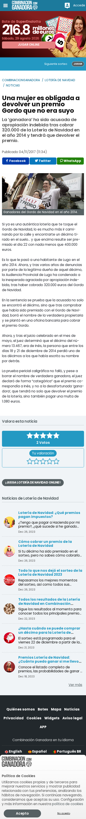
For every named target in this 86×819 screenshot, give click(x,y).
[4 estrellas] (49, 462)
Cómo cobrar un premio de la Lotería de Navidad (45, 543)
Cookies (33, 718)
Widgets (52, 718)
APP (43, 727)
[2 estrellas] (36, 462)
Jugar (78, 64)
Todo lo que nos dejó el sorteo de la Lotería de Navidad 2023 (50, 572)
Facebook (17, 161)
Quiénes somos (20, 709)
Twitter (44, 161)
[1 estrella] (29, 462)
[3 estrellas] (43, 462)
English (15, 751)
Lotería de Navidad (60, 80)
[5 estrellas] (56, 462)
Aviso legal (72, 718)
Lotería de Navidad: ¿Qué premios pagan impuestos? (49, 514)
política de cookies (67, 804)
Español (39, 751)
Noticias (13, 85)
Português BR (68, 751)
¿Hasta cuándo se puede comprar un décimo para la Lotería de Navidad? (49, 632)
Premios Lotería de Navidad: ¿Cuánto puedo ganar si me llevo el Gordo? (48, 661)
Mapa (56, 709)
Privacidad (14, 718)
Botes (43, 709)
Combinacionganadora (21, 80)
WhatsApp (72, 161)
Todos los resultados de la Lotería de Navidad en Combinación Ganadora (49, 603)
